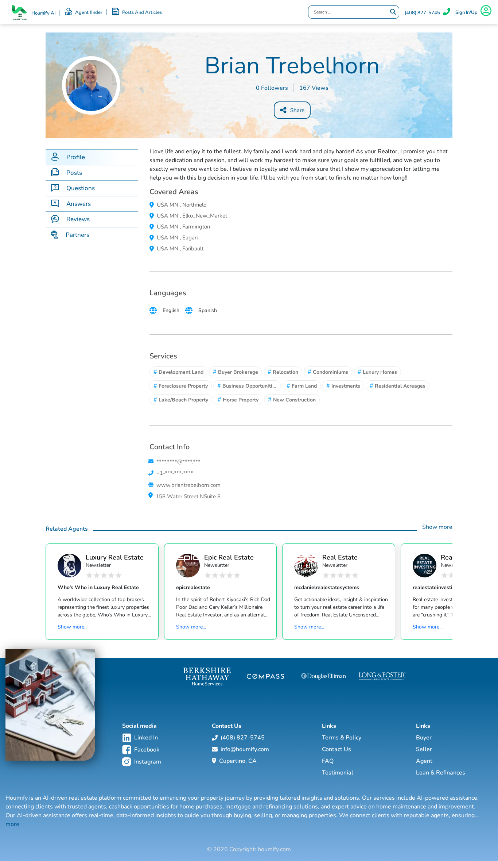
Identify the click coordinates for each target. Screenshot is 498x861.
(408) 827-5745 (422, 12)
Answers (78, 204)
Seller (424, 749)
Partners (77, 235)
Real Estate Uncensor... (340, 557)
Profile (75, 157)
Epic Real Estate (229, 557)
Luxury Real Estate (115, 557)
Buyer (424, 738)
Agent (424, 761)
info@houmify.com (245, 749)
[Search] (393, 12)
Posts (74, 173)
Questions (80, 188)
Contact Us (336, 749)
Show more (437, 527)
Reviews (78, 219)
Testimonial (337, 773)
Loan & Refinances (440, 773)
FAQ (328, 761)
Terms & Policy (341, 738)
